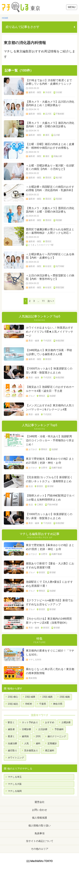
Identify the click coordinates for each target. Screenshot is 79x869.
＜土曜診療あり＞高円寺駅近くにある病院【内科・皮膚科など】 (50, 256)
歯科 (38, 743)
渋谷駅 (59, 92)
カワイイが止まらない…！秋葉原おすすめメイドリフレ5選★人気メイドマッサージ (49, 331)
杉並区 (48, 266)
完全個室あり (31, 750)
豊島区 (42, 396)
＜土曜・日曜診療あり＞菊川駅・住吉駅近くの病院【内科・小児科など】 (50, 167)
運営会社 (39, 802)
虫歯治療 (12, 743)
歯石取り (12, 750)
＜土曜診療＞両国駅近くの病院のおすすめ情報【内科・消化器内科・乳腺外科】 (50, 188)
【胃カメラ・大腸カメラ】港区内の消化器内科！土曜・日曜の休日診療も (50, 124)
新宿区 (48, 359)
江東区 (40, 505)
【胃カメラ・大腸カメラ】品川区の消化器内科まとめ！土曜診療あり (50, 103)
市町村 (28, 704)
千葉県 (42, 704)
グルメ (32, 396)
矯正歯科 (49, 750)
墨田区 (48, 178)
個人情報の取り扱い (39, 825)
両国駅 (59, 199)
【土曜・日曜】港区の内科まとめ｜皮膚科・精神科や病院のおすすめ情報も (50, 146)
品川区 (48, 114)
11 (43, 301)
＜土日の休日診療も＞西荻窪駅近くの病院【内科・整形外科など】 (50, 277)
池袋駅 (52, 396)
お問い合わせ (39, 809)
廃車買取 (33, 678)
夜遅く (11, 736)
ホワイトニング (16, 757)
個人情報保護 (39, 817)
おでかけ (33, 449)
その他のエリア (39, 848)
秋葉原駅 (60, 341)
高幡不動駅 (57, 468)
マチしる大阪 (15, 784)
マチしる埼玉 (15, 777)
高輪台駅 (58, 156)
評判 (38, 736)
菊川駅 (59, 178)
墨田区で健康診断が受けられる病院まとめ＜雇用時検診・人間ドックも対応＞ (50, 231)
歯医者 (11, 729)
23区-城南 (65, 696)
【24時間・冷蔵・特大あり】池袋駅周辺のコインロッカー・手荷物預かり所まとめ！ (50, 440)
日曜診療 (26, 729)
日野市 (44, 468)
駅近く (11, 722)
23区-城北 (13, 704)
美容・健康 (34, 341)
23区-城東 (30, 696)
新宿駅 (50, 486)
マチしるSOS (35, 660)
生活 (31, 486)
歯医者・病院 (35, 92)
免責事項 (39, 833)
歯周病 (25, 736)
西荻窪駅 (60, 287)
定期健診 (52, 743)
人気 (26, 743)
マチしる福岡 (15, 791)
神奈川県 (57, 704)
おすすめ (49, 722)
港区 (47, 135)
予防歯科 (59, 729)
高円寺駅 (60, 266)
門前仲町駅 (52, 505)
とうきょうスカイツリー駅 (40, 245)
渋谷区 (48, 92)
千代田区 (47, 341)
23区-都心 (13, 696)
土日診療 (42, 729)
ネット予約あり (30, 722)
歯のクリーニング (57, 736)
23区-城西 (47, 696)
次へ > (51, 301)
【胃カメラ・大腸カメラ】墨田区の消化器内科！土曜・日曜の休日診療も (50, 210)
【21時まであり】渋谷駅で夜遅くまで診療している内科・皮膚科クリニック (49, 82)
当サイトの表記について (39, 841)
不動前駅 (60, 114)
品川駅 (57, 135)
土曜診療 (66, 722)
